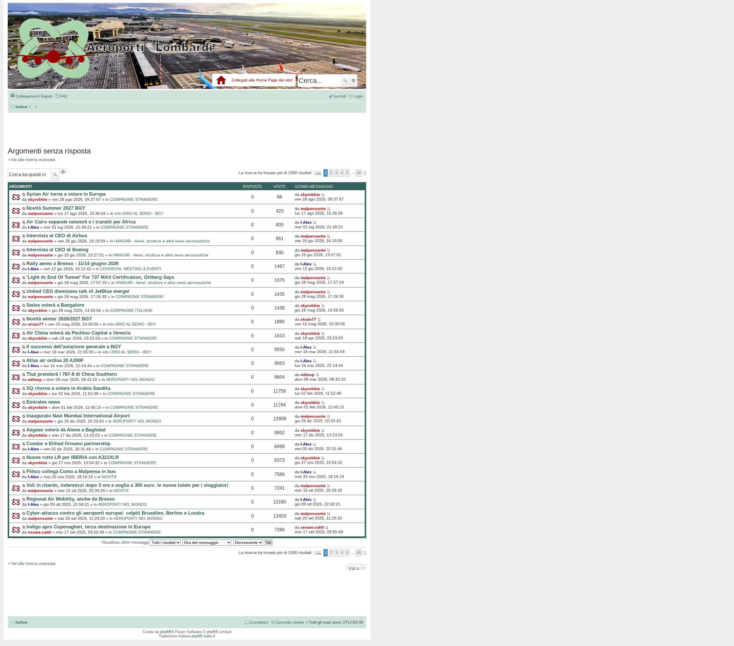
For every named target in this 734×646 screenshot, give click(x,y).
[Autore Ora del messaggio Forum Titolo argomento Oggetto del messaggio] (207, 542)
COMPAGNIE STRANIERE (134, 199)
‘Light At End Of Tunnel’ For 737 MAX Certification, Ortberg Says (100, 277)
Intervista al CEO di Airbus (56, 235)
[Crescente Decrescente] (248, 542)
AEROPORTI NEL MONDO (130, 379)
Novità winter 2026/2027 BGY (59, 319)
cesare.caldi (39, 532)
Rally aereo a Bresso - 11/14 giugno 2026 (72, 263)
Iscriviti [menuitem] (340, 96)
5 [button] (347, 173)
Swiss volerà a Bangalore (55, 305)
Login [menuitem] (358, 96)
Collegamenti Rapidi (34, 96)
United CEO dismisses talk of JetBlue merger (78, 291)
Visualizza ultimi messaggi (125, 542)
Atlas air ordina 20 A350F (54, 360)
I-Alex (33, 227)
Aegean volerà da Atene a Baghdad (66, 430)
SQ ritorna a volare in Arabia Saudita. (69, 388)
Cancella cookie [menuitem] (290, 622)
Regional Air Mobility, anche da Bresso (70, 499)
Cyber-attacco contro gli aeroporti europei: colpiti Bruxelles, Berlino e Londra (115, 513)
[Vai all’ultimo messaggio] (322, 194)
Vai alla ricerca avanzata (33, 159)
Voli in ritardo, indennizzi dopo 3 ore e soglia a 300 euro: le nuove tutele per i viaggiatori (127, 485)
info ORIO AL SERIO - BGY (138, 213)
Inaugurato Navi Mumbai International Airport (78, 416)
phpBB (165, 632)
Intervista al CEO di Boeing (57, 249)
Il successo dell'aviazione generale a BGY (73, 346)
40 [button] (359, 173)
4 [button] (342, 173)
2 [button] (331, 173)
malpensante (40, 213)
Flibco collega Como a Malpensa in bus (71, 471)
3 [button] (336, 173)
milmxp (35, 379)
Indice (21, 622)
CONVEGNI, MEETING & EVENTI (130, 268)
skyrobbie (37, 199)
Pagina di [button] (317, 173)
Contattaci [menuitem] (259, 622)
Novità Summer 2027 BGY (55, 208)
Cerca (345, 80)
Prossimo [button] (364, 173)
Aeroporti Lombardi (187, 52)
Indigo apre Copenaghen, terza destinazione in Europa (88, 527)
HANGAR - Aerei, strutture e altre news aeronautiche (162, 241)
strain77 (36, 324)
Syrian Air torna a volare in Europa (66, 194)
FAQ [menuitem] (63, 96)
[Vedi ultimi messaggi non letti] (23, 194)
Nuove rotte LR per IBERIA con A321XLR (72, 457)
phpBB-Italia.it (203, 636)
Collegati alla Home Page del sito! (262, 80)
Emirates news (43, 402)
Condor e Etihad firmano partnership (68, 443)
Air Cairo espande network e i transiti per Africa (81, 222)
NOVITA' (109, 476)
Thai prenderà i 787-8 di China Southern (71, 374)
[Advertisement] (94, 127)
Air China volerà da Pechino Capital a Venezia (78, 333)
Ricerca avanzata (353, 80)
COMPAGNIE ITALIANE (131, 310)
